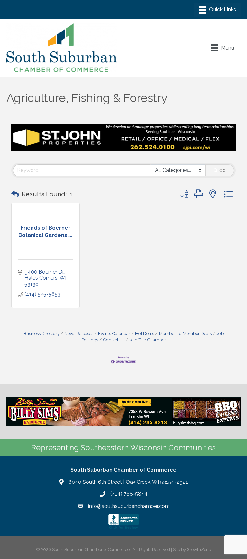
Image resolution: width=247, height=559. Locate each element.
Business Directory (41, 333)
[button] (15, 194)
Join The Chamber (147, 339)
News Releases (78, 333)
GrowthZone (199, 549)
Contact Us (113, 339)
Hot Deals (144, 333)
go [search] (222, 170)
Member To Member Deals (185, 333)
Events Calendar (114, 333)
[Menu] (217, 10)
